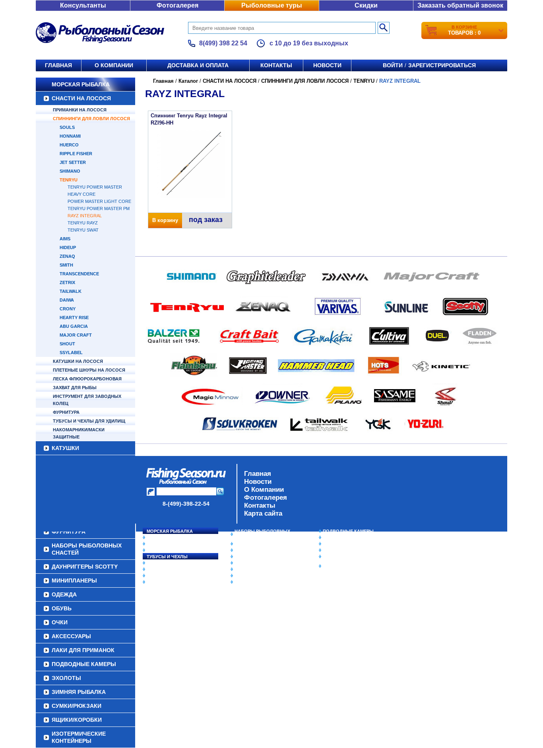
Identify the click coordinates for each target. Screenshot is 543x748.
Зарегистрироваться (442, 65)
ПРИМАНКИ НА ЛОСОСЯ (80, 109)
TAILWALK (70, 291)
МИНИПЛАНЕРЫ (252, 550)
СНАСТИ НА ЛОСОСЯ (81, 98)
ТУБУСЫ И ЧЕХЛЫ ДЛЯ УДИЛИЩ (89, 421)
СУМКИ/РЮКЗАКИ (342, 550)
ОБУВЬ (242, 563)
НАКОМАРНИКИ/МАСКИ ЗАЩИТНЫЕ (79, 433)
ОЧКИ (241, 569)
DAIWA (67, 300)
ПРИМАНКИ (159, 569)
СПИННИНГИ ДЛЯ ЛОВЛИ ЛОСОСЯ (91, 118)
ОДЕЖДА (244, 556)
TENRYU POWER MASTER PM (99, 208)
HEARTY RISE (74, 317)
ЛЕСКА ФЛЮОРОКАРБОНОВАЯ (87, 378)
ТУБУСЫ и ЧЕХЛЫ (167, 556)
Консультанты (83, 5)
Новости (327, 65)
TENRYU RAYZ (83, 222)
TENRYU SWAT (83, 230)
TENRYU (69, 179)
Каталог (188, 81)
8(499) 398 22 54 (223, 43)
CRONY (68, 308)
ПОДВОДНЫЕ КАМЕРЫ (348, 531)
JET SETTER (73, 162)
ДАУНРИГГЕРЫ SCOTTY (261, 544)
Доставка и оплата (198, 65)
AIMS (65, 238)
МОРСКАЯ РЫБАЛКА (81, 84)
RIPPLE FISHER (76, 153)
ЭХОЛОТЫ (334, 537)
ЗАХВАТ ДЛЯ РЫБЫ (75, 387)
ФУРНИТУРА (66, 412)
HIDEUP (68, 247)
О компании (114, 65)
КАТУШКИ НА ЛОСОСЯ (78, 361)
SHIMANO (70, 171)
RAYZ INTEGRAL (85, 215)
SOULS (67, 127)
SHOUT (67, 343)
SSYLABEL (71, 352)
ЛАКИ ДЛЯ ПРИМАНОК (259, 582)
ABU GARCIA (74, 326)
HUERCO (69, 144)
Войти (393, 65)
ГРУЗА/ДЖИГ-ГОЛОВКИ (172, 575)
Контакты (276, 65)
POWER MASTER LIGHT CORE (99, 201)
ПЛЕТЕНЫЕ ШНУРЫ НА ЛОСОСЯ (89, 370)
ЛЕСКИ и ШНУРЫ (166, 563)
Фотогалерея (177, 5)
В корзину (165, 220)
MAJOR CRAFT (76, 335)
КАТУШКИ (65, 448)
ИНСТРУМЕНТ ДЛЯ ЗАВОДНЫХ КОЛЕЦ (87, 400)
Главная (58, 65)
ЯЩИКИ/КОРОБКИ (343, 556)
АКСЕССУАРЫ (250, 575)
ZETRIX (67, 282)
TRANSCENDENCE (79, 273)
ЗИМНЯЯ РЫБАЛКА (344, 544)
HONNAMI (70, 136)
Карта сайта (263, 513)
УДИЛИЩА (158, 550)
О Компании (264, 489)
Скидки (366, 5)
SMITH (66, 265)
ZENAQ (67, 256)
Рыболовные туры (271, 5)
